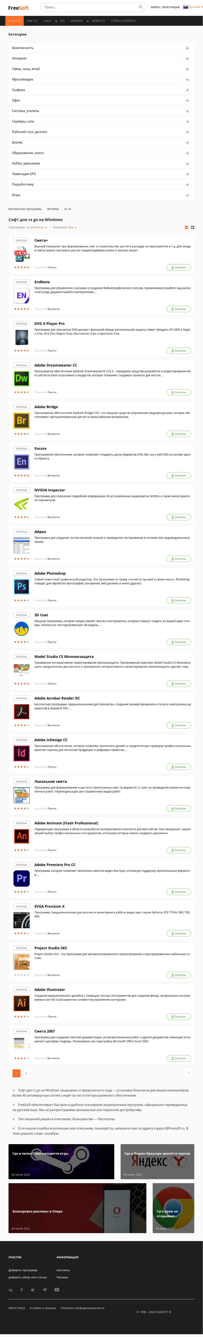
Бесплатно (54, 309)
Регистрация (171, 7)
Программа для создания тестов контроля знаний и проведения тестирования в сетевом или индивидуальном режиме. (112, 540)
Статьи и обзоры (123, 21)
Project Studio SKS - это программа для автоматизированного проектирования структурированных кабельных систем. (112, 956)
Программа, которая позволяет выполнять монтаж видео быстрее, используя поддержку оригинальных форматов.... (112, 873)
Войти (155, 7)
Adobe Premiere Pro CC (54, 864)
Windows (21, 240)
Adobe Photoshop (50, 573)
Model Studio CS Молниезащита (64, 656)
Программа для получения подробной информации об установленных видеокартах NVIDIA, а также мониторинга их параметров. (112, 498)
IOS (62, 21)
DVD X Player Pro (49, 323)
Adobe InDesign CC (51, 739)
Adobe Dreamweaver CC (55, 365)
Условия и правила (43, 1308)
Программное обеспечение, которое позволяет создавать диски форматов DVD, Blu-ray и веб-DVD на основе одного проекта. (112, 456)
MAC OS (32, 21)
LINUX (47, 21)
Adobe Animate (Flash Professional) (66, 823)
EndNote (42, 281)
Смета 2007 (44, 1031)
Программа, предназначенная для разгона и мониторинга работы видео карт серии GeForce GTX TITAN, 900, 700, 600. (112, 914)
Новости (98, 21)
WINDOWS (14, 21)
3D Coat (41, 615)
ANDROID (77, 21)
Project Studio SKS (50, 948)
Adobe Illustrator (49, 989)
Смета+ (41, 240)
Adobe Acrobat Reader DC (57, 698)
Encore (40, 448)
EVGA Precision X (49, 906)
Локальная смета (50, 781)
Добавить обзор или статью (28, 1277)
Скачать (180, 267)
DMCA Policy (17, 1308)
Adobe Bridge (46, 406)
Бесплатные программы (25, 209)
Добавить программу (23, 1270)
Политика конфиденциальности (82, 1308)
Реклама (62, 1277)
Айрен (40, 531)
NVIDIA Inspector (49, 490)
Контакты (63, 1270)
